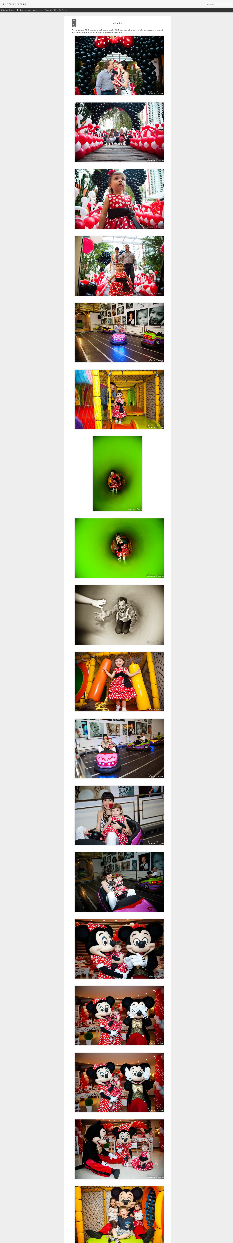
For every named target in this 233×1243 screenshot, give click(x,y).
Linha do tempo (60, 10)
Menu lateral (38, 10)
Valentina (117, 23)
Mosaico (28, 10)
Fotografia (49, 10)
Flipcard (12, 10)
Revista (20, 10)
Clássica (4, 10)
